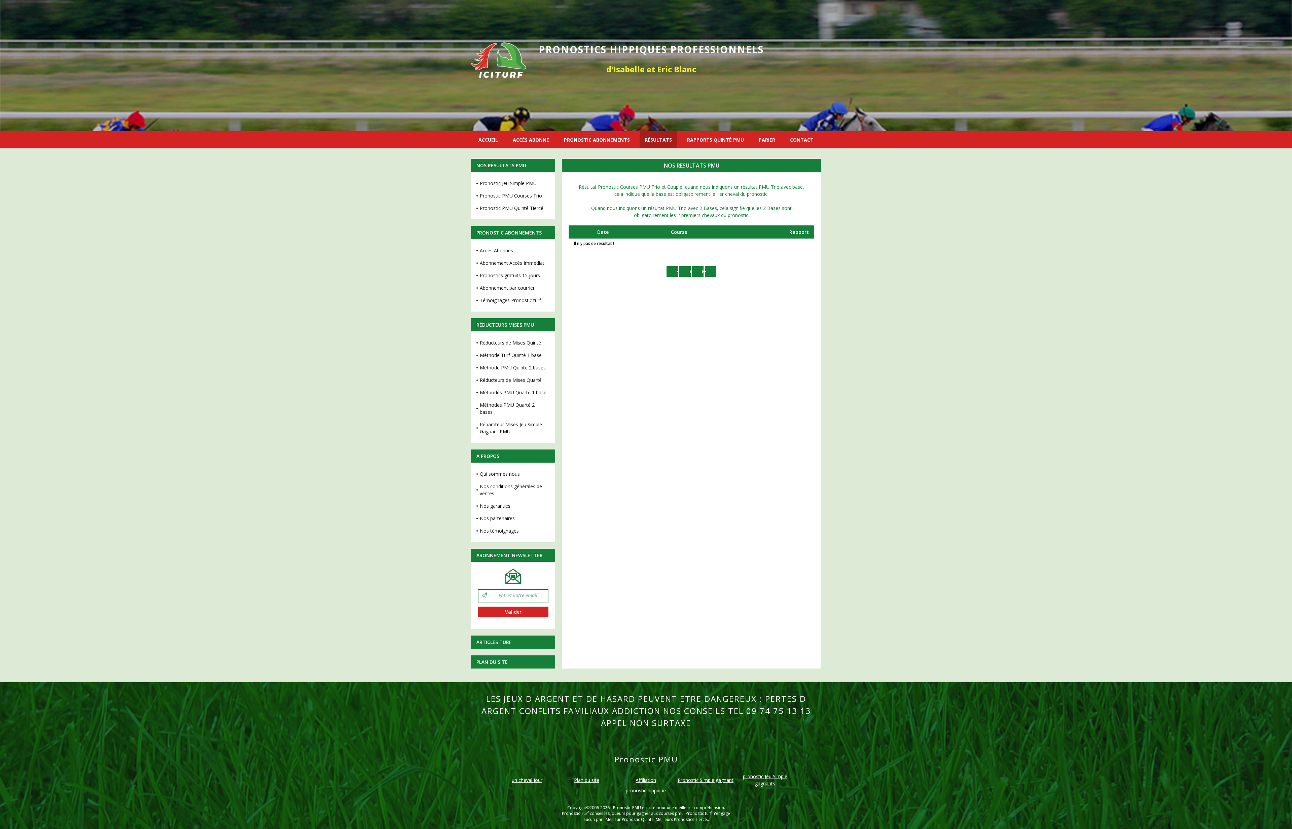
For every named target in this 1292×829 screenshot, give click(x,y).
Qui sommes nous (500, 474)
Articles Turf (493, 642)
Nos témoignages (499, 531)
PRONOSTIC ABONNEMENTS (597, 140)
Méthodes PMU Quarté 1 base (513, 392)
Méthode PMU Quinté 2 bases (513, 367)
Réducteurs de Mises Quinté (510, 342)
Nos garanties (495, 506)
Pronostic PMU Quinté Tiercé (511, 208)
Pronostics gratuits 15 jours (510, 275)
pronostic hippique (646, 790)
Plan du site (492, 662)
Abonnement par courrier (507, 288)
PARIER (767, 140)
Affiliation (646, 780)
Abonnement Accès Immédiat (512, 263)
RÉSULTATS (658, 140)
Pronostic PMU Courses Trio (511, 195)
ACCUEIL (488, 140)
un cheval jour (527, 780)
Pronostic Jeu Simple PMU (508, 183)
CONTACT (802, 140)
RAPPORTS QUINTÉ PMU (715, 140)
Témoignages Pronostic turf (510, 300)
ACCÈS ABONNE (531, 140)
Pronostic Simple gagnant (705, 780)
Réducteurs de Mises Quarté (511, 380)
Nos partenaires (497, 518)
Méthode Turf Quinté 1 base (511, 355)
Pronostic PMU (627, 807)
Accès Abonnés (496, 250)
